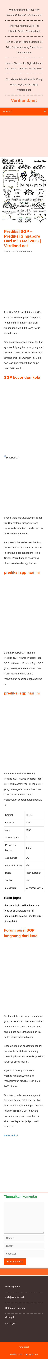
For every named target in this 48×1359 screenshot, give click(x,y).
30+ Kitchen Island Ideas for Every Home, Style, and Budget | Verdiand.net (24, 84)
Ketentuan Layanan (15, 1308)
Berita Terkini (11, 1135)
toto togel (10, 1323)
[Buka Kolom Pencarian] (44, 111)
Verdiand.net (24, 100)
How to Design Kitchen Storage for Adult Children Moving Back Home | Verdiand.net (24, 47)
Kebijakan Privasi (14, 1297)
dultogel (9, 1317)
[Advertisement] (24, 135)
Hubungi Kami (12, 1286)
